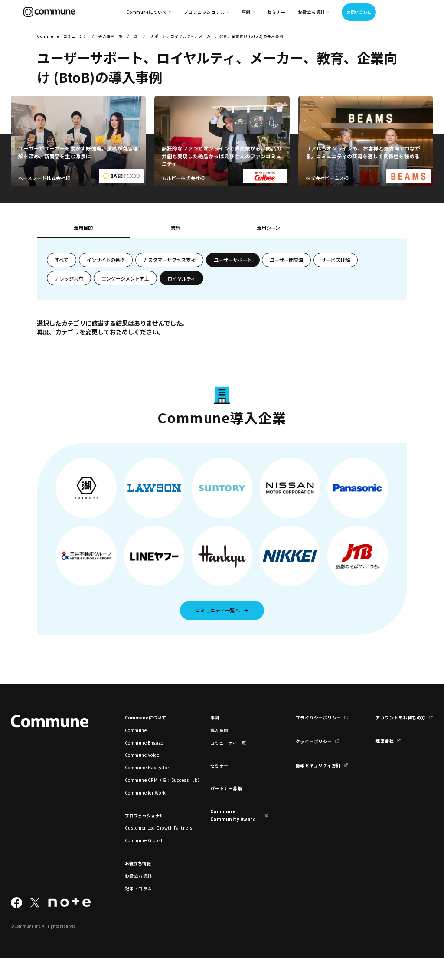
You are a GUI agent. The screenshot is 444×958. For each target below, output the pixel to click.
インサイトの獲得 (106, 259)
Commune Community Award (233, 815)
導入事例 (219, 730)
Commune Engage (144, 742)
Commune (136, 730)
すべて (62, 259)
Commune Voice (142, 755)
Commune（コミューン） (62, 36)
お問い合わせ (358, 12)
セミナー (276, 12)
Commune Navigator (147, 767)
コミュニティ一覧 (228, 742)
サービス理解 (335, 259)
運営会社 (384, 740)
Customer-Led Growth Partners (154, 827)
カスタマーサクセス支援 (169, 259)
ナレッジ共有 (69, 278)
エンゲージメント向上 (125, 278)
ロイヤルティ (181, 278)
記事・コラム (138, 888)
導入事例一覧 (110, 36)
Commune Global (144, 840)
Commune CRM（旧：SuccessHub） (154, 780)
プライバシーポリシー (318, 717)
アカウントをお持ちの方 (400, 717)
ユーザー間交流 (286, 259)
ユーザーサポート (233, 259)
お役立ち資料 (138, 876)
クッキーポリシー (314, 741)
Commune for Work (145, 792)
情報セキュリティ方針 (318, 765)
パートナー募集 (226, 788)
